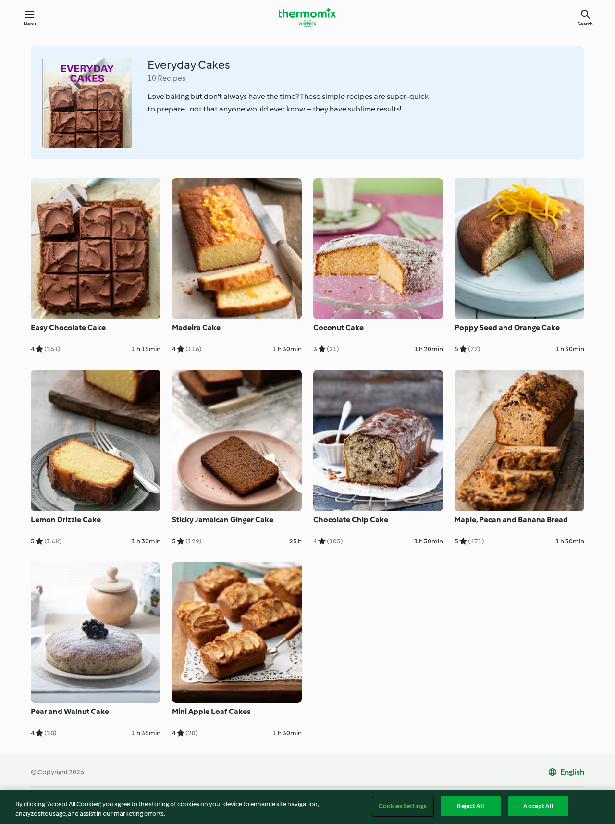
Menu (30, 24)
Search (585, 24)
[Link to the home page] (307, 17)
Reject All (470, 806)
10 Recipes (166, 78)
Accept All (538, 806)
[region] (307, 807)
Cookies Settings (403, 806)
